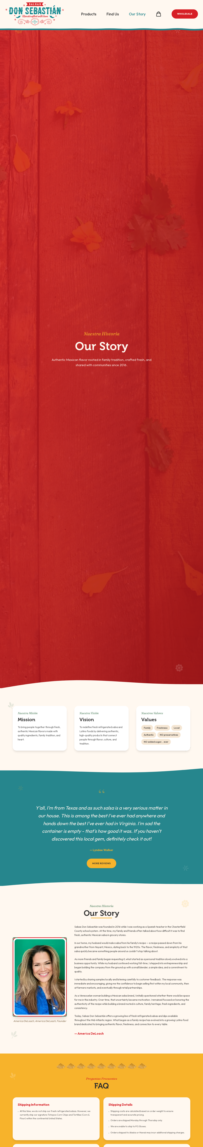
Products (88, 14)
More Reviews (101, 863)
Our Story (137, 14)
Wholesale (184, 13)
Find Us (112, 14)
